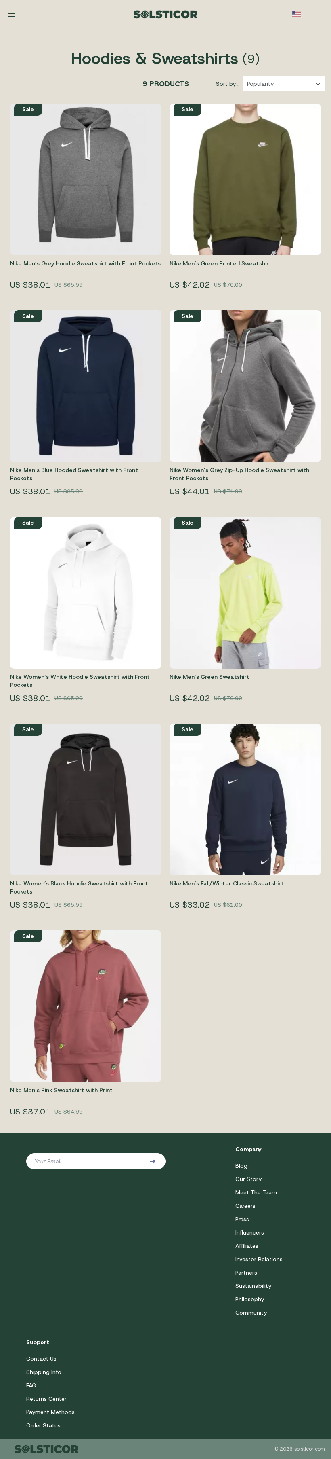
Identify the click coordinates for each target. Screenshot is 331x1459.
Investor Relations (259, 1259)
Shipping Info (43, 1372)
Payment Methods (50, 1412)
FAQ (31, 1385)
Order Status (43, 1425)
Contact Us (41, 1358)
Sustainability (253, 1286)
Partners (246, 1272)
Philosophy (249, 1299)
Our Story (248, 1179)
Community (251, 1312)
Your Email (47, 1161)
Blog (241, 1165)
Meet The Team (256, 1192)
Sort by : (227, 83)
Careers (245, 1205)
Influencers (249, 1232)
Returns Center (46, 1398)
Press (242, 1219)
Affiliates (246, 1245)
